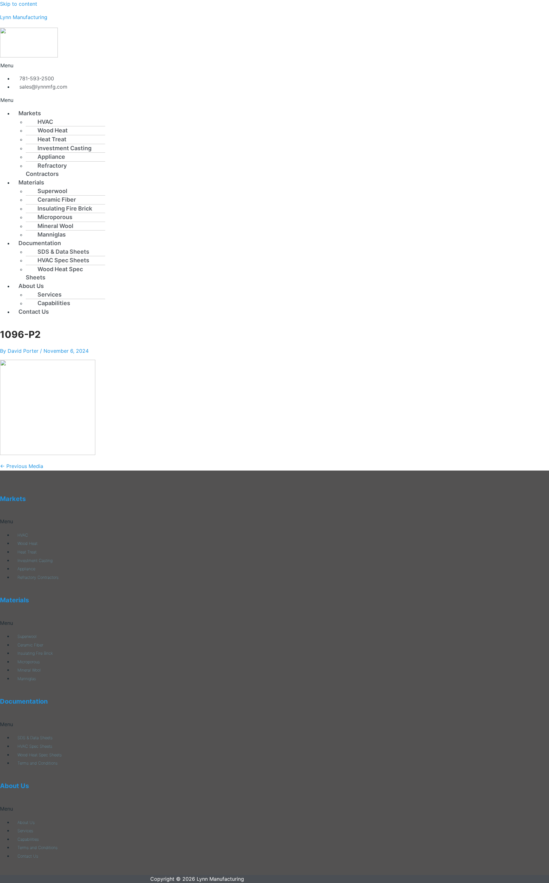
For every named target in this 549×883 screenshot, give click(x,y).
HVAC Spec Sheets (63, 260)
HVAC (45, 121)
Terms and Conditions (37, 763)
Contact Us (33, 311)
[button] (206, 66)
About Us (31, 286)
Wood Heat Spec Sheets (54, 273)
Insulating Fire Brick (64, 208)
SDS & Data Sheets (63, 251)
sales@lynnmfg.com (41, 87)
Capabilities (53, 303)
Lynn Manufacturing (23, 17)
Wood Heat (52, 130)
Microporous (54, 217)
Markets (29, 113)
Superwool (52, 191)
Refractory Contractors (46, 169)
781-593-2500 (35, 78)
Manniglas (51, 234)
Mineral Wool (55, 226)
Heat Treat (51, 139)
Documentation (39, 243)
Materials (31, 182)
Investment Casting (64, 148)
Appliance (51, 156)
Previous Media (21, 466)
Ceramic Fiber (56, 199)
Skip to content (18, 4)
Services (49, 294)
